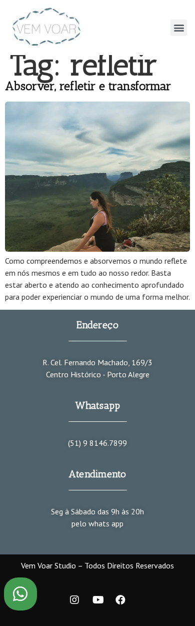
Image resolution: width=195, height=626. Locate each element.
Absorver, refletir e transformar (88, 86)
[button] (178, 28)
